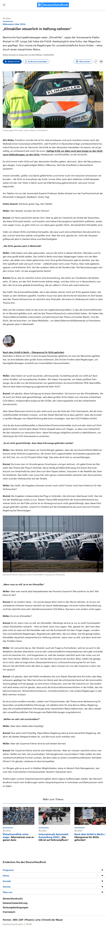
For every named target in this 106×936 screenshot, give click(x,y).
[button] (4, 4)
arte (38, 919)
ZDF (22, 919)
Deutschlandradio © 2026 (17, 924)
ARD (15, 919)
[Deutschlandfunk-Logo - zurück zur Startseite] (53, 4)
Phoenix (30, 919)
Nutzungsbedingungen (15, 907)
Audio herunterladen (37, 61)
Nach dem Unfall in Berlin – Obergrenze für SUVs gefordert (33, 352)
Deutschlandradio (13, 898)
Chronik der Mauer (52, 919)
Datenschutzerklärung (15, 902)
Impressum (9, 911)
